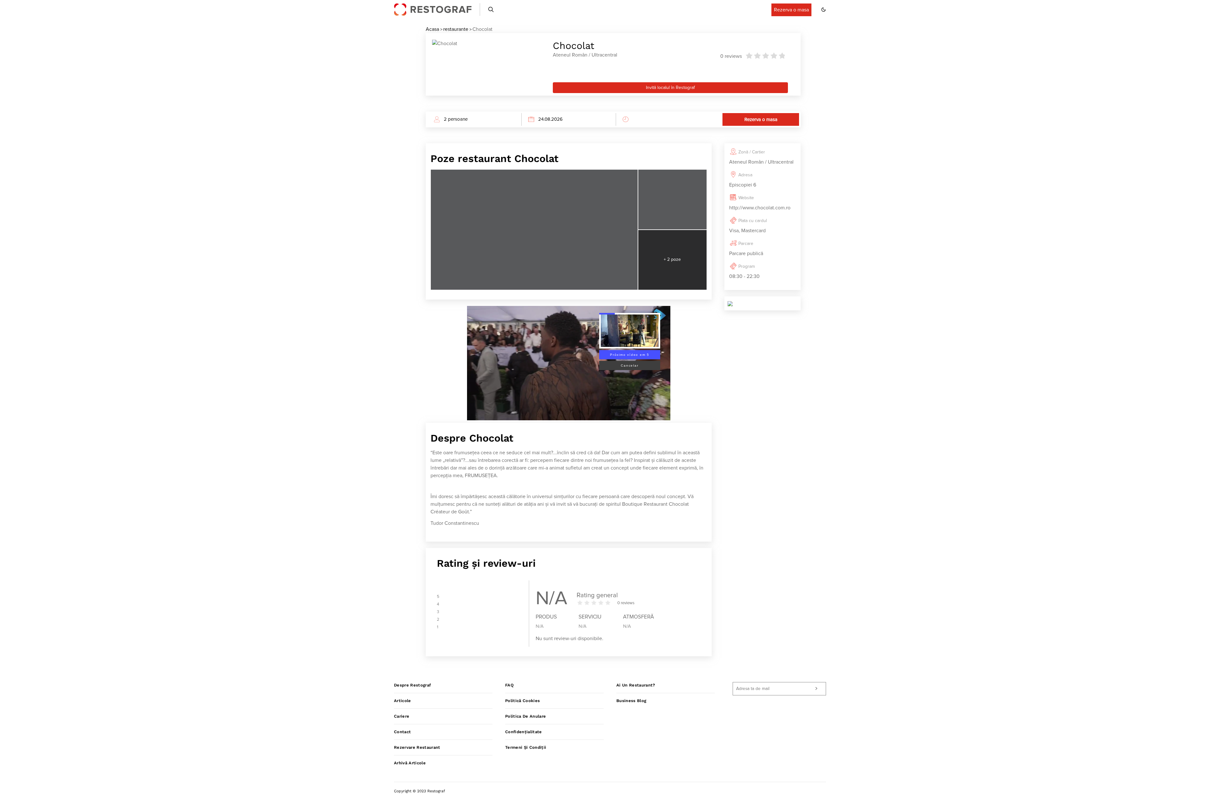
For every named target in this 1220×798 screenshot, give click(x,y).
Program (746, 266)
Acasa (432, 29)
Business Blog (631, 700)
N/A (540, 626)
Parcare (745, 243)
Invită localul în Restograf (670, 87)
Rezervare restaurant (417, 747)
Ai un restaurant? (635, 685)
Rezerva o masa (760, 119)
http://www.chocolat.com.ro (759, 207)
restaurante (455, 29)
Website (746, 198)
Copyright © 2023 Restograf (419, 791)
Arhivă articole (410, 763)
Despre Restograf (412, 685)
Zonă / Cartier (751, 152)
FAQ (509, 685)
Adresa (745, 175)
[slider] (765, 55)
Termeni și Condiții (525, 747)
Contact (402, 731)
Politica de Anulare (525, 716)
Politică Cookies (522, 700)
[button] (823, 9)
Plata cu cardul (752, 221)
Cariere (401, 716)
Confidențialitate (523, 731)
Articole (402, 700)
